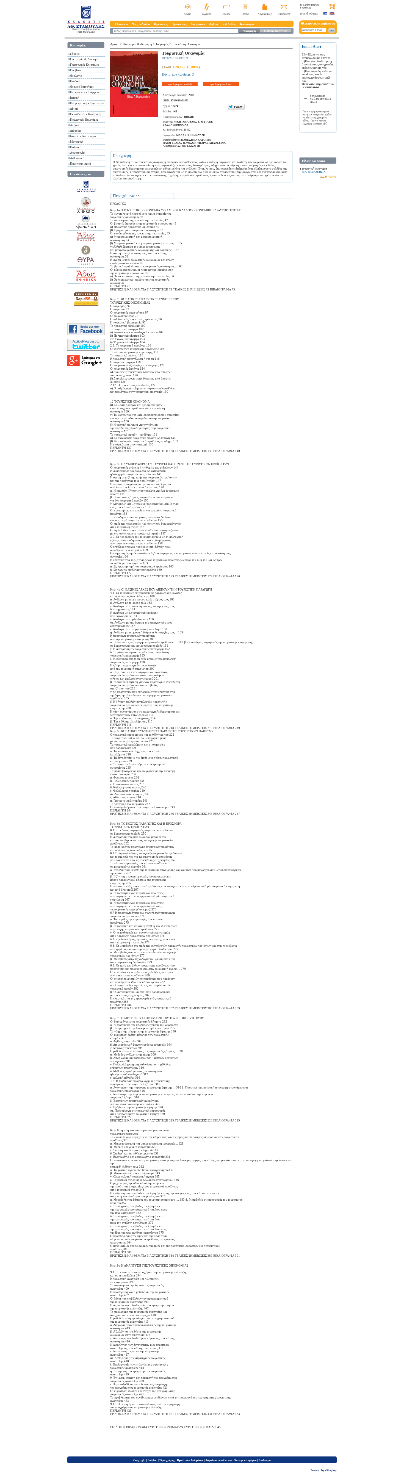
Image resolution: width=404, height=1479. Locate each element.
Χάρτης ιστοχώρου (245, 1460)
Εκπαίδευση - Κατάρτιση (85, 114)
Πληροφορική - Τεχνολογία (87, 103)
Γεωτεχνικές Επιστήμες (84, 64)
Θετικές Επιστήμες (81, 86)
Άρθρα (213, 24)
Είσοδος (226, 14)
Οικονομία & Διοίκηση (84, 59)
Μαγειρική (77, 141)
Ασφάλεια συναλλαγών (218, 1460)
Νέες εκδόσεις (141, 24)
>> (136, 195)
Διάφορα (75, 130)
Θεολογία (76, 75)
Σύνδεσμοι (265, 1460)
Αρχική (187, 14)
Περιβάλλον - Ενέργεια (84, 92)
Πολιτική (75, 147)
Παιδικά (75, 81)
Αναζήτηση (249, 30)
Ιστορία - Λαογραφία (83, 136)
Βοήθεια (152, 1460)
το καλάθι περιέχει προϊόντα (309, 6)
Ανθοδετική (77, 158)
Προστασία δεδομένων (190, 1460)
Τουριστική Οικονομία (186, 44)
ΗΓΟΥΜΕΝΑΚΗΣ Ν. (175, 58)
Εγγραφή (206, 14)
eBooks (74, 53)
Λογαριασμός (265, 14)
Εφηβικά (75, 70)
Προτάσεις (161, 24)
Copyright (139, 1460)
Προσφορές (179, 24)
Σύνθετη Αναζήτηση (275, 30)
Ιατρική (74, 97)
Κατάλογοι (247, 24)
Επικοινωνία (284, 14)
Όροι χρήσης (167, 1460)
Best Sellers (229, 24)
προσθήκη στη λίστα (221, 84)
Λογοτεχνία (77, 152)
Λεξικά (74, 125)
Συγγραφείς (198, 24)
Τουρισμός (162, 44)
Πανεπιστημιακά (80, 163)
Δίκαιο (74, 108)
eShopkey (331, 1470)
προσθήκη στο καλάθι (180, 84)
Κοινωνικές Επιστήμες (84, 119)
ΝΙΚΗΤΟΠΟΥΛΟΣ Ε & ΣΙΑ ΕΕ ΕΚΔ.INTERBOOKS (188, 123)
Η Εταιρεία (121, 24)
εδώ (325, 123)
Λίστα (245, 14)
